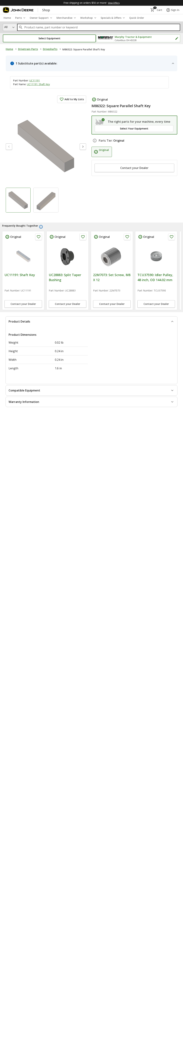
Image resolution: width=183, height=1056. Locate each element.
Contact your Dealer (134, 168)
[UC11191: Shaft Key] (112, 256)
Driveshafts (50, 49)
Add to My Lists (74, 99)
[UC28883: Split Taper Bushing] (156, 256)
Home (9, 49)
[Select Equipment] (100, 121)
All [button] (6, 27)
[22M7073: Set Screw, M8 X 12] (23, 256)
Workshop (86, 17)
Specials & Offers (111, 17)
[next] (83, 146)
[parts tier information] (95, 140)
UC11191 (34, 80)
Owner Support (39, 17)
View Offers (114, 2)
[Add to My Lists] (38, 237)
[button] (49, 38)
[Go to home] (18, 10)
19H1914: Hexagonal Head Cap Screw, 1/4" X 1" (67, 280)
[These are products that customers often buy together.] (41, 227)
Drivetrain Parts (28, 49)
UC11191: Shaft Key (38, 84)
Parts (18, 17)
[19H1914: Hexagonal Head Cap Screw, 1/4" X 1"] (67, 256)
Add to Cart (23, 323)
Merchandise (64, 17)
